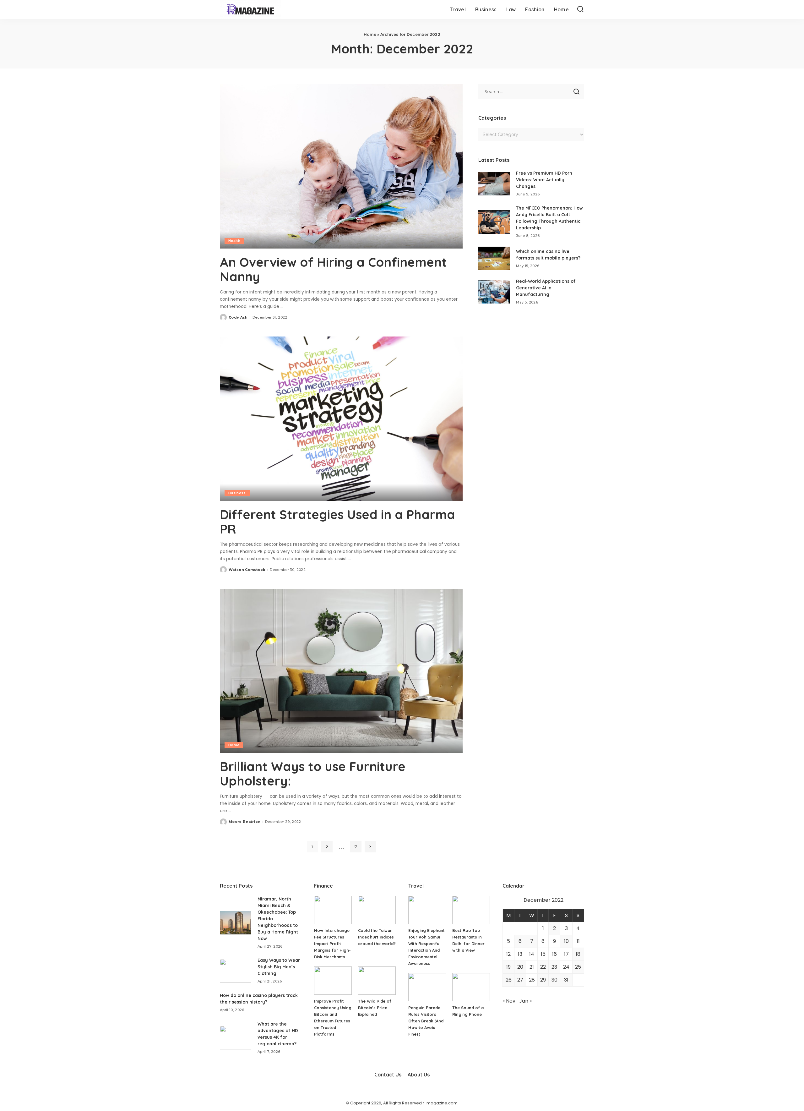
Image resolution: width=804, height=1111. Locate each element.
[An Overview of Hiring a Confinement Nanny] (341, 166)
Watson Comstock (247, 569)
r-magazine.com (440, 1103)
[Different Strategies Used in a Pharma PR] (341, 419)
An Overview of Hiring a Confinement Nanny (333, 269)
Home (370, 34)
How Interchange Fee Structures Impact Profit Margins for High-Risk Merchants (332, 943)
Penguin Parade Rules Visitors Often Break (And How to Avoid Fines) (425, 1021)
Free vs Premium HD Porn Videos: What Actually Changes (544, 179)
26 (509, 979)
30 (554, 979)
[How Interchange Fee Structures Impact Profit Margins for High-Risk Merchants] (333, 910)
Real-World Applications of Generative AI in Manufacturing (546, 287)
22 (543, 967)
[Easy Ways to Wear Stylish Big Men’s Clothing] (235, 970)
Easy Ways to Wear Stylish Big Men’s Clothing (279, 966)
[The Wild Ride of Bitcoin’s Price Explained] (377, 980)
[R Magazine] (250, 9)
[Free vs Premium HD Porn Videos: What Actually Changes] (494, 183)
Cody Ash (238, 317)
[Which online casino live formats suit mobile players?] (494, 258)
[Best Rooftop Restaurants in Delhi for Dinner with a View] (471, 910)
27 (520, 979)
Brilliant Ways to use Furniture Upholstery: (312, 773)
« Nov (509, 1000)
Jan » (525, 1000)
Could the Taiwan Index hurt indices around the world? (377, 937)
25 (578, 967)
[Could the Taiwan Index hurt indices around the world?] (377, 910)
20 (520, 967)
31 (566, 979)
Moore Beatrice (244, 821)
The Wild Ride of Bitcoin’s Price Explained (374, 1008)
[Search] (580, 9)
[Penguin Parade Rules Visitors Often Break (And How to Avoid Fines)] (427, 987)
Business (237, 493)
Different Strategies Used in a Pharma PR (337, 521)
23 (554, 967)
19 (508, 967)
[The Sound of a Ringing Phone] (471, 987)
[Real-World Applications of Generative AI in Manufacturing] (494, 292)
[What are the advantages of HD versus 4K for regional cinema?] (235, 1037)
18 (578, 954)
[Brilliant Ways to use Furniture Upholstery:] (341, 671)
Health (234, 240)
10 (566, 941)
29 (543, 979)
